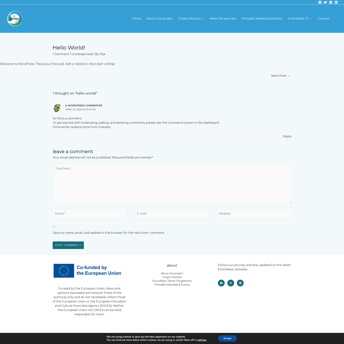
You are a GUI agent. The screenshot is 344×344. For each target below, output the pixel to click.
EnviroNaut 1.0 (298, 18)
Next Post (280, 75)
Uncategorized (82, 54)
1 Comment (61, 54)
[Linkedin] (336, 2)
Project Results (189, 18)
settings (201, 340)
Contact (323, 18)
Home (136, 18)
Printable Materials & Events (262, 18)
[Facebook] (320, 2)
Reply (287, 136)
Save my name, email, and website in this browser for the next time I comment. (109, 232)
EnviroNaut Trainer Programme (172, 281)
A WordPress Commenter (83, 105)
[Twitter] (325, 2)
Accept (227, 338)
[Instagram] (330, 2)
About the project (160, 18)
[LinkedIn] (240, 283)
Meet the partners (223, 18)
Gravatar (104, 127)
